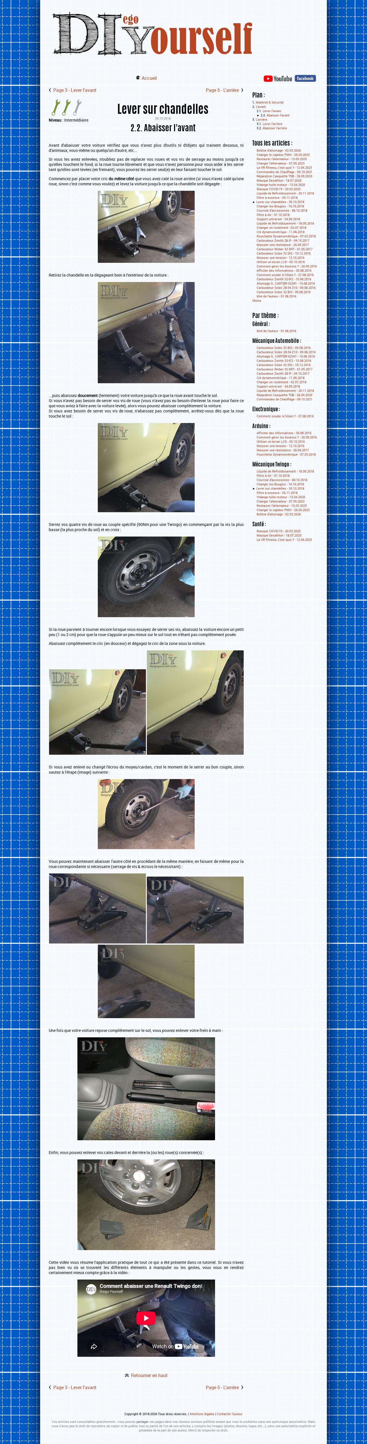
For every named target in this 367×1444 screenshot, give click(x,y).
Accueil (149, 78)
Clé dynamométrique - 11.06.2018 (280, 232)
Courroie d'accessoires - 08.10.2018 (282, 210)
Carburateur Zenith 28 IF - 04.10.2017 (283, 240)
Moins (256, 300)
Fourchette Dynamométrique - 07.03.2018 (286, 236)
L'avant (261, 106)
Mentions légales (202, 1414)
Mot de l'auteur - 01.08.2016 (276, 296)
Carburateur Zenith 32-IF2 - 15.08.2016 (284, 279)
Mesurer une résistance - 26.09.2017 (283, 245)
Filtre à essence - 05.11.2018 (277, 197)
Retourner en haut (149, 1375)
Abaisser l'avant (278, 115)
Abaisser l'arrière (275, 128)
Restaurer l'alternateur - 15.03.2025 (282, 159)
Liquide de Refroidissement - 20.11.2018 (285, 193)
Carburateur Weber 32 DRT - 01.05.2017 (285, 249)
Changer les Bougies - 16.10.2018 (280, 206)
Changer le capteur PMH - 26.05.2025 (283, 154)
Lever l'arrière (272, 124)
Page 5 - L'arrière (222, 90)
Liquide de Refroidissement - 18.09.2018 (285, 223)
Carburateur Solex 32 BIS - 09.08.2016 (284, 292)
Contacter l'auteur (230, 1414)
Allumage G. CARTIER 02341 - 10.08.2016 (286, 283)
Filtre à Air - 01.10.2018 (273, 214)
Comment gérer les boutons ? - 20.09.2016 (287, 266)
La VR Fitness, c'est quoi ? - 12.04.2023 (284, 167)
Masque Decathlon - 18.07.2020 (279, 180)
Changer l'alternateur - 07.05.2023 (280, 163)
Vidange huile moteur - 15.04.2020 (281, 184)
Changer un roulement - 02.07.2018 (281, 227)
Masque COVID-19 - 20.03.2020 (278, 189)
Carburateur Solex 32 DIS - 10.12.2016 (284, 253)
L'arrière (261, 119)
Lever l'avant (272, 111)
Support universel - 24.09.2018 (278, 219)
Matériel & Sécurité (270, 102)
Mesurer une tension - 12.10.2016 (280, 257)
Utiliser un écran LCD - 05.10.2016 (281, 262)
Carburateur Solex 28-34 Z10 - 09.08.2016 (286, 287)
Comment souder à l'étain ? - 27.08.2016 (285, 275)
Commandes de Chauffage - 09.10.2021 (285, 172)
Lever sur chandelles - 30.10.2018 (280, 202)
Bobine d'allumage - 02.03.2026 (279, 150)
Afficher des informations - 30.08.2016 (284, 270)
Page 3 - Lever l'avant (75, 90)
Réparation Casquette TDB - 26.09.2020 (284, 176)
